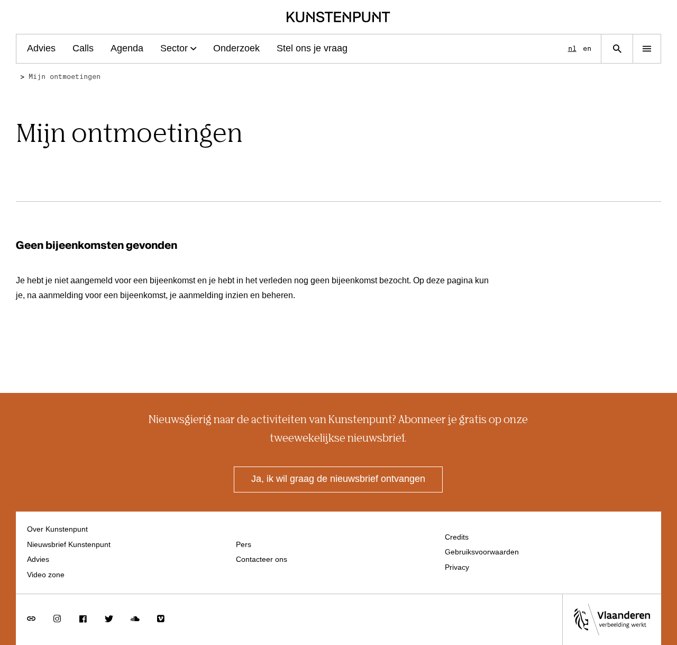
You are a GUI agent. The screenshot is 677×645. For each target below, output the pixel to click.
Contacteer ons (261, 559)
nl (572, 48)
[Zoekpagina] (617, 48)
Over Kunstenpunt (57, 529)
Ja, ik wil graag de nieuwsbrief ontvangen (338, 479)
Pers (243, 545)
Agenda (127, 48)
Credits (457, 537)
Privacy (457, 567)
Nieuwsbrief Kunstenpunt (69, 545)
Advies (41, 48)
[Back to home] (338, 17)
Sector (174, 48)
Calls (83, 48)
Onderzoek (236, 48)
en (587, 48)
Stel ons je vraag (312, 48)
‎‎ (22, 76)
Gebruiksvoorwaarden (482, 552)
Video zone (46, 575)
